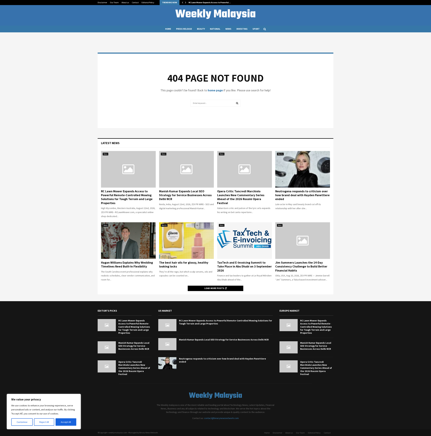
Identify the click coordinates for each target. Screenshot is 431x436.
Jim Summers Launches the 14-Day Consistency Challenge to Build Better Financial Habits (301, 266)
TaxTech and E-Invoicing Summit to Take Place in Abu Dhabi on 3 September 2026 (244, 266)
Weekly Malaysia (215, 14)
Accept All (66, 422)
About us (125, 2)
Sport (256, 28)
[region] (44, 411)
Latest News (110, 143)
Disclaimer (102, 2)
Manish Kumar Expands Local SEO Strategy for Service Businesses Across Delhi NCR (185, 195)
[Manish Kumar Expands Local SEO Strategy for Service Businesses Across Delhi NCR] (186, 169)
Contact (135, 2)
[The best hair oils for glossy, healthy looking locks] (186, 240)
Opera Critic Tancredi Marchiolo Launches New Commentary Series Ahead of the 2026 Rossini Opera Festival (240, 197)
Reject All (44, 422)
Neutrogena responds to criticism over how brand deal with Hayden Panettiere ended (302, 195)
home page (215, 90)
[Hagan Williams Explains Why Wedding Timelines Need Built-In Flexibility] (128, 240)
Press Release (184, 28)
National (215, 28)
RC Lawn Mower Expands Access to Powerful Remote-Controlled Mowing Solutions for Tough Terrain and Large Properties (127, 197)
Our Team (114, 2)
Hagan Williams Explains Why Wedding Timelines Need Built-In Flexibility (127, 264)
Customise (22, 422)
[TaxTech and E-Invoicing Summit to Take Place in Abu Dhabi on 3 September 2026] (244, 240)
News (228, 28)
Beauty (201, 28)
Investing (241, 28)
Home (168, 28)
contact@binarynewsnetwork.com (221, 418)
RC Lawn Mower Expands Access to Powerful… (210, 2)
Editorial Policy (148, 2)
